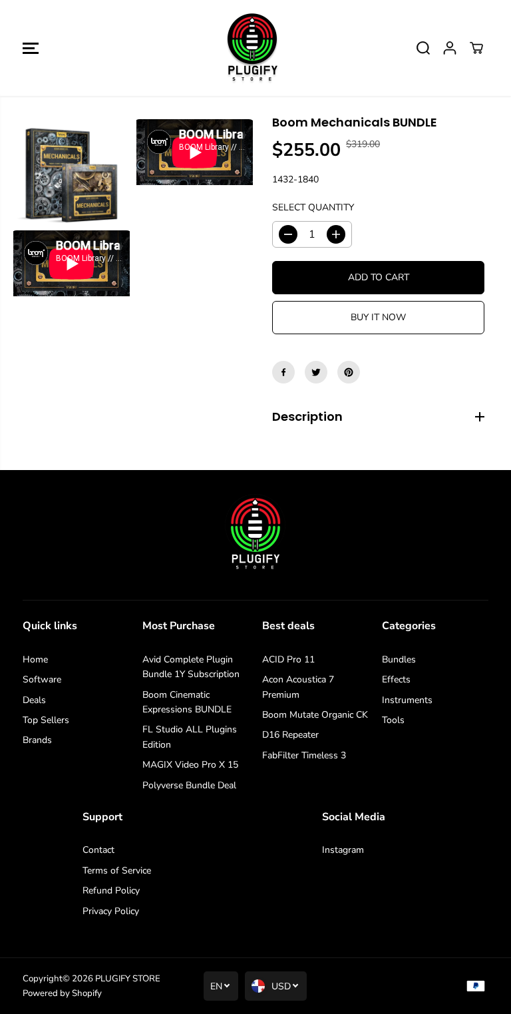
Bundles (399, 659)
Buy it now (378, 317)
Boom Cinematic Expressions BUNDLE (187, 702)
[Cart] (476, 48)
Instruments (407, 700)
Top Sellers (46, 720)
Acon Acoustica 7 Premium (298, 686)
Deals (34, 700)
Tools (393, 720)
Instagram (343, 850)
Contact (98, 850)
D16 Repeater (290, 734)
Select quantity (313, 207)
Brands (37, 740)
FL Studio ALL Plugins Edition (189, 736)
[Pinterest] (348, 372)
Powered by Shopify (62, 993)
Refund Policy (111, 890)
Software (42, 679)
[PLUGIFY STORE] (252, 48)
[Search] (423, 48)
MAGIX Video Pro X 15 (190, 764)
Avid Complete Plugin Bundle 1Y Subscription (191, 666)
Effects (396, 679)
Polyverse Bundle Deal (189, 785)
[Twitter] (316, 372)
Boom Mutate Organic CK (315, 714)
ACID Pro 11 (288, 659)
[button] (31, 48)
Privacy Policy (111, 911)
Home (35, 659)
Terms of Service (117, 870)
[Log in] (450, 48)
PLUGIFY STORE (127, 979)
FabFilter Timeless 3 (304, 755)
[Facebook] (283, 372)
